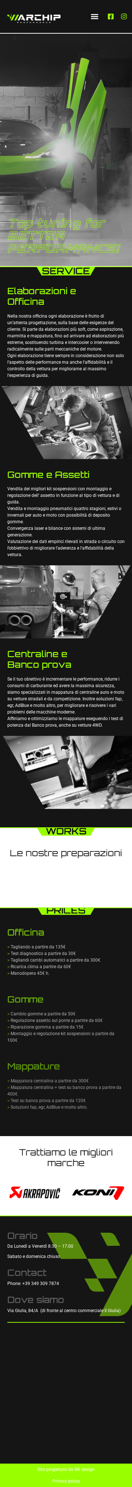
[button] (94, 17)
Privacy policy (66, 1481)
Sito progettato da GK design (66, 1469)
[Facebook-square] (110, 16)
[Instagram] (124, 16)
